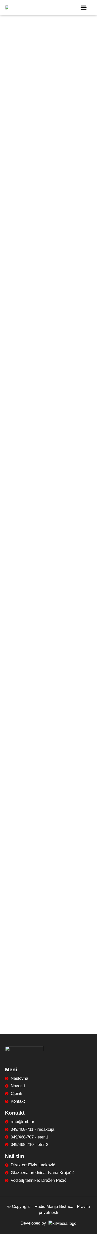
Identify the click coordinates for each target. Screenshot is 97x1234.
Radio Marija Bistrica (54, 1206)
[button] (83, 7)
